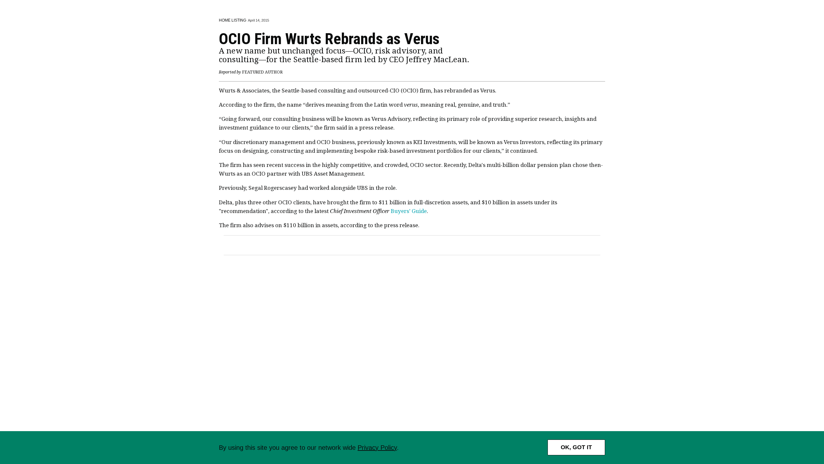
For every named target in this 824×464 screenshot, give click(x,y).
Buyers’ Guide (378, 211)
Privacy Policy (377, 447)
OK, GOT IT (576, 447)
